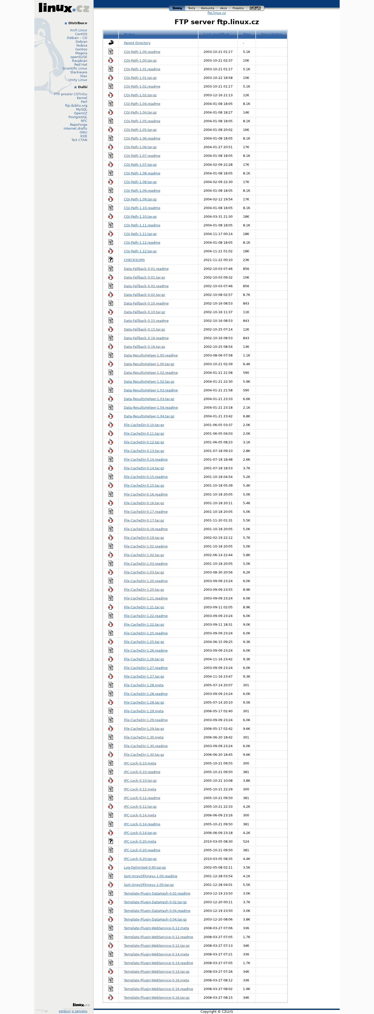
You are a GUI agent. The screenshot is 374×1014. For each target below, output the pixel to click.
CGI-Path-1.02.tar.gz (140, 95)
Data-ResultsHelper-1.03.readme (151, 390)
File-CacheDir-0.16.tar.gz (144, 503)
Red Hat (80, 64)
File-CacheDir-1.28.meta (144, 685)
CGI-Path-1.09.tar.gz (140, 199)
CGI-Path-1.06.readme (142, 138)
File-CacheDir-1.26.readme (146, 650)
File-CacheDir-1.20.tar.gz (144, 590)
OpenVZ (80, 113)
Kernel (82, 98)
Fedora (81, 45)
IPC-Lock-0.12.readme (142, 798)
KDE (83, 136)
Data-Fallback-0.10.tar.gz (144, 312)
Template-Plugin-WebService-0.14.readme (158, 963)
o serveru (79, 1011)
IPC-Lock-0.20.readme (142, 850)
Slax (83, 76)
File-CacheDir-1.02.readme (146, 546)
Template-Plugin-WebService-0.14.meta (156, 954)
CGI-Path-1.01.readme (142, 69)
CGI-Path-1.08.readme (142, 173)
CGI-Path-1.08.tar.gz (140, 182)
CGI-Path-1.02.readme (142, 86)
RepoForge (78, 125)
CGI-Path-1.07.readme (142, 156)
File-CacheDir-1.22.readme (146, 616)
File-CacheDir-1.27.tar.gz (144, 676)
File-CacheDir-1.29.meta (144, 711)
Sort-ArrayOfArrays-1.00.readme (150, 876)
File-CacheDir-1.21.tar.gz (144, 607)
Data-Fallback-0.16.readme (146, 338)
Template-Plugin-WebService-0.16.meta (156, 980)
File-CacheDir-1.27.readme (146, 668)
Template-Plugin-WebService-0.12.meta (156, 928)
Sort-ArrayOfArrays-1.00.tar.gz (149, 885)
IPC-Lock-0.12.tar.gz (140, 807)
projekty (239, 7)
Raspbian (79, 61)
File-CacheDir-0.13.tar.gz (144, 451)
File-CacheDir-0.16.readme (146, 494)
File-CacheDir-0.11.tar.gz (144, 433)
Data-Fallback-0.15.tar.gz (144, 329)
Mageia (81, 53)
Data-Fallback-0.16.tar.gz (144, 347)
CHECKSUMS (134, 260)
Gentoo (81, 49)
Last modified (216, 34)
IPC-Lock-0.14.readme (142, 824)
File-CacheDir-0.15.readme (146, 477)
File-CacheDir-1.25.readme (146, 633)
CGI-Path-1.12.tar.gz (140, 251)
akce (224, 7)
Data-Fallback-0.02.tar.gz (144, 295)
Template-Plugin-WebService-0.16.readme (158, 989)
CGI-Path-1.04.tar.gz (140, 112)
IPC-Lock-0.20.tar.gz (140, 859)
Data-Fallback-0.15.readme (146, 321)
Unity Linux (77, 80)
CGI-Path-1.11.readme (142, 225)
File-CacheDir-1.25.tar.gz (144, 642)
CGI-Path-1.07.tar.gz (140, 165)
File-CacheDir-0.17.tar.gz (144, 520)
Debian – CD (77, 38)
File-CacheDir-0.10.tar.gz (144, 425)
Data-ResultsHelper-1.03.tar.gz (149, 399)
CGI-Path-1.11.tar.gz (140, 234)
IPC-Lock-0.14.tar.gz (140, 833)
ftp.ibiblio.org (76, 105)
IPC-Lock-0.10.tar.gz (140, 781)
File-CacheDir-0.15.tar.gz (144, 485)
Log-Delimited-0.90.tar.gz (145, 867)
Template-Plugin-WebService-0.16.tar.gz (157, 997)
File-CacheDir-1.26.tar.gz (144, 659)
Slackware (78, 72)
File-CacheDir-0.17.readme (146, 512)
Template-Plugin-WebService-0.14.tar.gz (157, 972)
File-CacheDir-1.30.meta (144, 737)
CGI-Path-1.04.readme (142, 104)
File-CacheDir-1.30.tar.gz (144, 755)
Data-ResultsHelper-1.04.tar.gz (149, 416)
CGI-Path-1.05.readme (142, 121)
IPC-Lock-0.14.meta (140, 815)
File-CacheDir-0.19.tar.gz (144, 538)
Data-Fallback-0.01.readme (146, 269)
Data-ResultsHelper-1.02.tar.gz (149, 381)
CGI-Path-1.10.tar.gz (140, 216)
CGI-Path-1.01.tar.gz (140, 78)
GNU (83, 132)
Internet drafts (75, 128)
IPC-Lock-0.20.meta (140, 841)
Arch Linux (78, 30)
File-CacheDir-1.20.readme (146, 581)
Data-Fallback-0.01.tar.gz (144, 277)
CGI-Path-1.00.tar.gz (140, 60)
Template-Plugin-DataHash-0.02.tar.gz (155, 902)
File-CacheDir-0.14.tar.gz (144, 468)
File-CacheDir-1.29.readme (146, 720)
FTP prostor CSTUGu (70, 94)
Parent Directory (137, 43)
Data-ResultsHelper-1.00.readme (151, 355)
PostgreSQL (77, 117)
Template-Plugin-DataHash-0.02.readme (157, 893)
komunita (208, 7)
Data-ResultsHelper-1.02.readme (151, 373)
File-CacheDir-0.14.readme (146, 459)
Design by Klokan (42, 1011)
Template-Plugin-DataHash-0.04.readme (157, 911)
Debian (81, 42)
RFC (84, 121)
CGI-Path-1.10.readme (142, 208)
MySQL (81, 109)
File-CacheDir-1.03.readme (146, 564)
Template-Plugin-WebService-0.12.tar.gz (157, 946)
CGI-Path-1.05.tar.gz (140, 130)
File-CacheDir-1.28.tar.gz (144, 702)
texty (192, 7)
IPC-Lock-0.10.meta (140, 763)
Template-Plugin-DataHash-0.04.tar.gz (155, 919)
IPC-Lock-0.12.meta (140, 789)
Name (129, 34)
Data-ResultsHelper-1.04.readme (151, 407)
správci (65, 1011)
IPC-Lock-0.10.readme (142, 772)
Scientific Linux (74, 68)
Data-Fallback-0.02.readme (146, 286)
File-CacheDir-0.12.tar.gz (144, 442)
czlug (255, 7)
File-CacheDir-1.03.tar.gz (144, 572)
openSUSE (78, 57)
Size (247, 34)
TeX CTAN (79, 140)
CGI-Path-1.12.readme (142, 242)
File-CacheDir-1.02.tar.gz (144, 555)
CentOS (81, 34)
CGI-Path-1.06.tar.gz (140, 147)
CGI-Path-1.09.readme (142, 191)
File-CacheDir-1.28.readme (146, 694)
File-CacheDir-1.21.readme (146, 598)
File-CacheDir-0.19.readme (146, 529)
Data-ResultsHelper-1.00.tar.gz (149, 364)
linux (177, 7)
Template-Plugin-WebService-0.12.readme (158, 937)
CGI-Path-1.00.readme (142, 52)
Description (271, 34)
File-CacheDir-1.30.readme (146, 746)
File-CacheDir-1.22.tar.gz (144, 624)
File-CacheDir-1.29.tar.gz (144, 729)
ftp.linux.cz (217, 13)
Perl (84, 102)
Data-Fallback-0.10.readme (146, 303)
